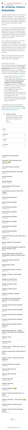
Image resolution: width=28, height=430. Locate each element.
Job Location (5, 144)
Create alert (9, 122)
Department (5, 134)
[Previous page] (9, 419)
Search (4, 129)
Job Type (5, 139)
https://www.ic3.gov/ (17, 108)
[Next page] (18, 419)
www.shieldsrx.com (17, 77)
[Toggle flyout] (25, 135)
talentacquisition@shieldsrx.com (10, 109)
